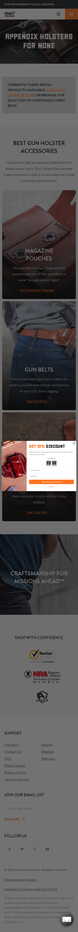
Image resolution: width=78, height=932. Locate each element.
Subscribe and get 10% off (51, 482)
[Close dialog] (74, 443)
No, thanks (51, 486)
